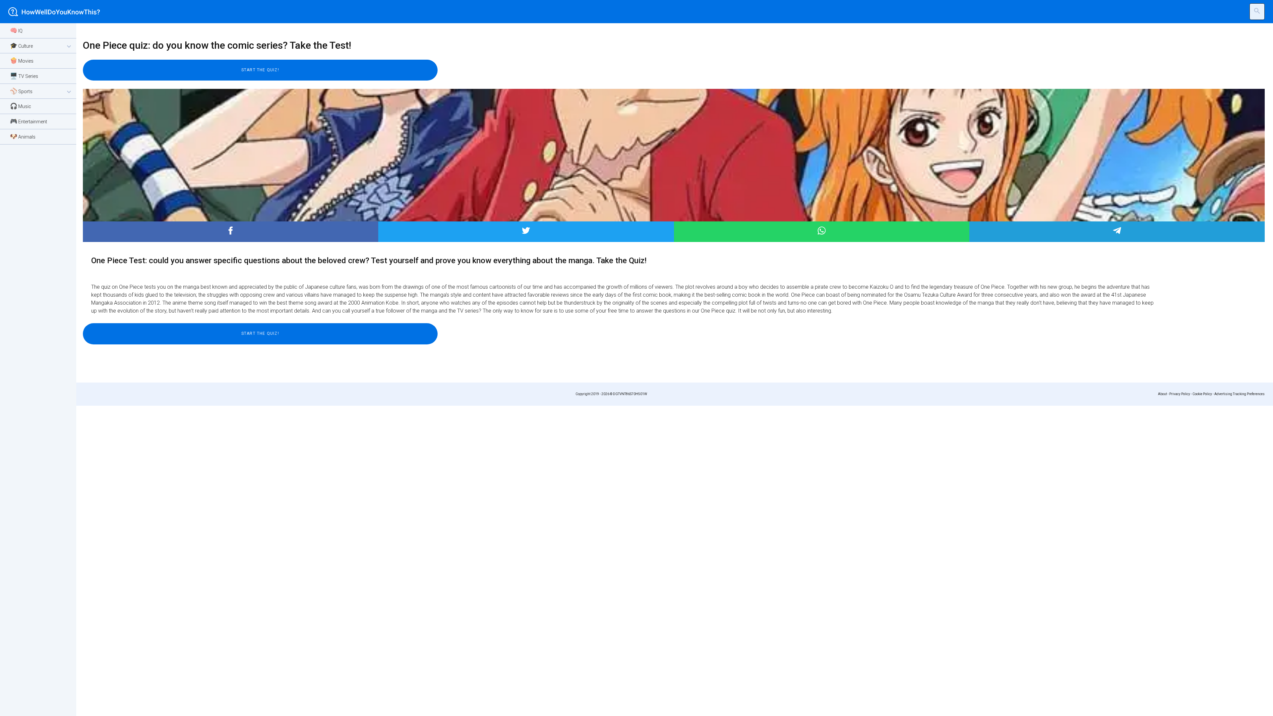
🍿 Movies (21, 60)
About (1162, 394)
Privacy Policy (1179, 394)
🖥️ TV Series (24, 75)
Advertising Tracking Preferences (1239, 394)
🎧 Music (20, 105)
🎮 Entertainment (28, 121)
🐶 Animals (22, 136)
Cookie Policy (1202, 394)
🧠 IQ (16, 30)
